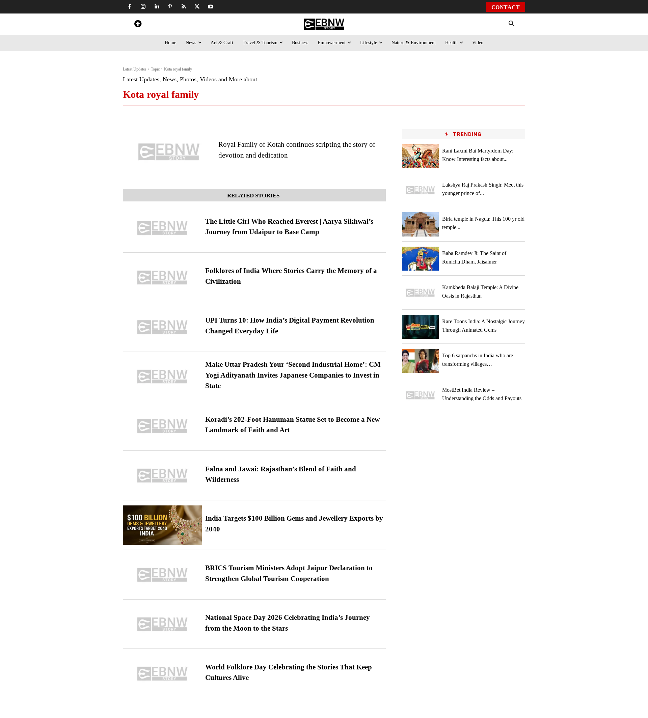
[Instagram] (143, 6)
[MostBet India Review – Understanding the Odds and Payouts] (420, 395)
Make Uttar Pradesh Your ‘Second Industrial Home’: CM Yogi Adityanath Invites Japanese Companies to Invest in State (293, 375)
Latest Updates (134, 69)
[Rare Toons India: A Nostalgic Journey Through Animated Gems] (420, 327)
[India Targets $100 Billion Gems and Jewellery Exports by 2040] (162, 525)
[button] (511, 24)
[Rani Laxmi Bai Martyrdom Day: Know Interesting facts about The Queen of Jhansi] (420, 156)
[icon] (137, 25)
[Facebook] (129, 6)
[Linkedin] (156, 6)
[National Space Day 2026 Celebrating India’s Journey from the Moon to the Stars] (162, 624)
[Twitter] (197, 6)
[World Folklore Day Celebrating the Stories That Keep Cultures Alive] (162, 673)
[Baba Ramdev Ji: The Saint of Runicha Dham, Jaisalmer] (420, 259)
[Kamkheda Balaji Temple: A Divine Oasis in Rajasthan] (420, 293)
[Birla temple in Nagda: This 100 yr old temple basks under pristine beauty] (420, 224)
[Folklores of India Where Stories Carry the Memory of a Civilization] (162, 277)
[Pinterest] (170, 6)
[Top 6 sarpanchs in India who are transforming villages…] (420, 361)
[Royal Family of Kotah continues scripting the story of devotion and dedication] (169, 152)
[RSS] (183, 6)
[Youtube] (210, 6)
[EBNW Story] (324, 24)
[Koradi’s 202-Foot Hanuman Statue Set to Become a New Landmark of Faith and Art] (162, 426)
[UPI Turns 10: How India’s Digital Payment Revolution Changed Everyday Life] (162, 327)
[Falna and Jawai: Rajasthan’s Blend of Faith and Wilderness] (162, 475)
